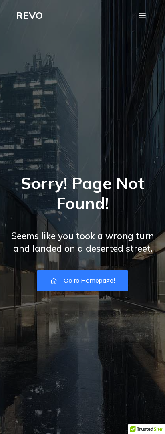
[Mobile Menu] (142, 15)
